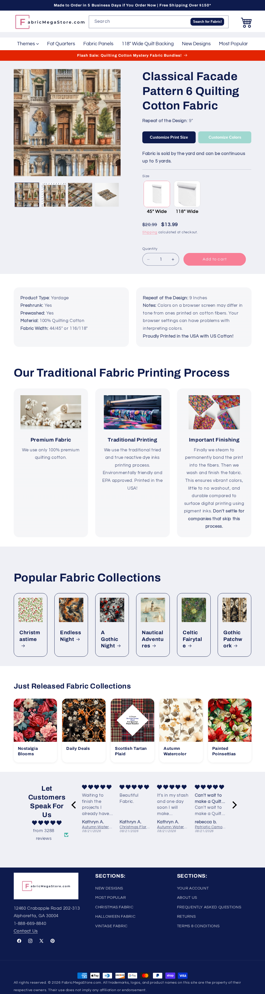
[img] (46, 823)
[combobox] (158, 22)
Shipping (149, 232)
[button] (247, 22)
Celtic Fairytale (192, 639)
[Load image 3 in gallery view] (80, 195)
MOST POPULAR (110, 898)
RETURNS (186, 916)
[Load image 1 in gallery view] (27, 195)
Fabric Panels (98, 43)
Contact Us (26, 931)
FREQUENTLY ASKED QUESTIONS (209, 907)
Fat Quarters (61, 43)
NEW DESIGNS (109, 888)
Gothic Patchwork (232, 639)
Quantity (149, 249)
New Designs (196, 43)
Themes (26, 43)
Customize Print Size (169, 137)
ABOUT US (187, 898)
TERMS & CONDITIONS (198, 926)
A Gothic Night (109, 639)
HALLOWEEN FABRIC (115, 916)
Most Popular (233, 43)
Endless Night (70, 636)
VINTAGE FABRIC (111, 926)
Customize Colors (225, 137)
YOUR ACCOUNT (193, 888)
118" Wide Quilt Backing (148, 43)
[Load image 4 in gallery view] (107, 195)
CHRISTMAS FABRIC (114, 907)
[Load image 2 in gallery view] (53, 195)
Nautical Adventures (153, 639)
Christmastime (29, 636)
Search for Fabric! (207, 22)
